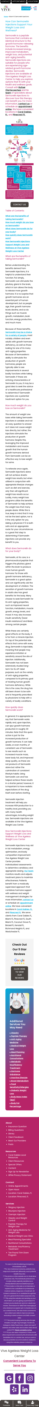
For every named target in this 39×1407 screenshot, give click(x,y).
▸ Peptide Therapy (18, 1036)
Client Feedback (15, 1137)
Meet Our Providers (17, 1140)
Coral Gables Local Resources (17, 1156)
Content (12, 1168)
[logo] (6, 6)
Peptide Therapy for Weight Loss (17, 1225)
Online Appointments (18, 1186)
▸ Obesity (14, 1033)
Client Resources (16, 1161)
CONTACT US (19, 204)
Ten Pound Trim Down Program (18, 1253)
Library (11, 1133)
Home (6, 16)
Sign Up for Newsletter (18, 1171)
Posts (10, 1144)
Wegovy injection (16, 1207)
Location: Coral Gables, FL (20, 1193)
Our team (28, 871)
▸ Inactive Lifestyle (18, 1077)
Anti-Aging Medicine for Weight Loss (19, 1231)
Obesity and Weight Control (17, 1219)
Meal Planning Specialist (19, 1239)
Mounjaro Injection (17, 1211)
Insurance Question (17, 1126)
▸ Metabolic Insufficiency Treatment (16, 1064)
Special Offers (15, 1164)
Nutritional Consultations (20, 1243)
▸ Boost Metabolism (19, 1081)
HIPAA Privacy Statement (20, 1175)
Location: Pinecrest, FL (18, 1196)
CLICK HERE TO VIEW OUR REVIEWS (19, 973)
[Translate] (6, 1402)
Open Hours (13, 1189)
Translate (6, 1405)
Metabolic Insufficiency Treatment (19, 1247)
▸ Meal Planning (17, 1052)
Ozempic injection (16, 1214)
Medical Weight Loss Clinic (20, 1236)
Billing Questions (16, 1130)
